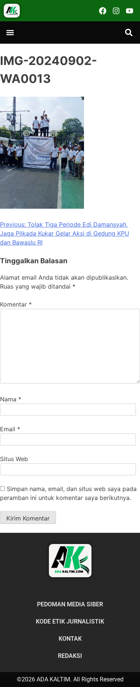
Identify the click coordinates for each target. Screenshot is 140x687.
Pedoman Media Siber (70, 604)
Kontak (70, 638)
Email (10, 429)
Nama (10, 399)
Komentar (16, 304)
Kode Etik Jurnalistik (70, 621)
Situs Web (14, 459)
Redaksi (70, 655)
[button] (10, 33)
